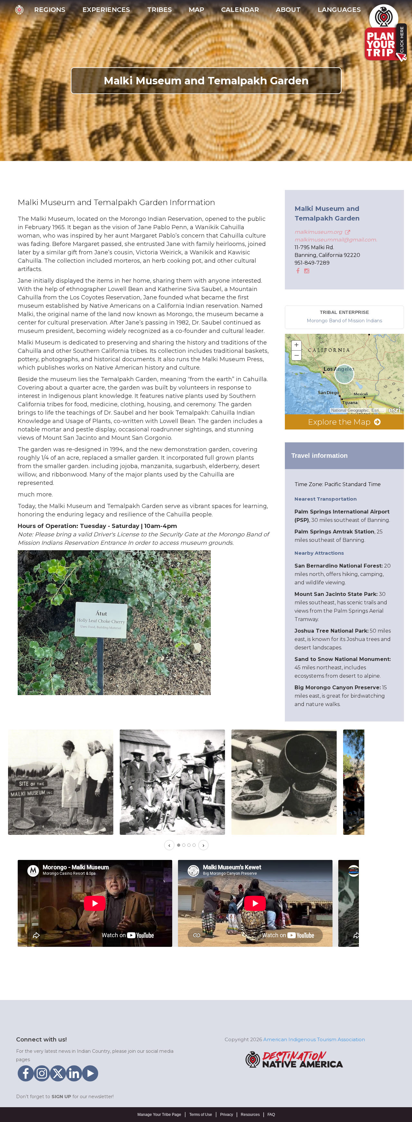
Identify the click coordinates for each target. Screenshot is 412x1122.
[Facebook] (297, 271)
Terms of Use (200, 1114)
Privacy (226, 1114)
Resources (250, 1114)
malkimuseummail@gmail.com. (336, 240)
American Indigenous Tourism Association (314, 1039)
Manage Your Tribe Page (159, 1114)
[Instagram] (306, 271)
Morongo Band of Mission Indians (344, 321)
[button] (49, 11)
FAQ (271, 1114)
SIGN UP (61, 1096)
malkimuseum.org (319, 232)
